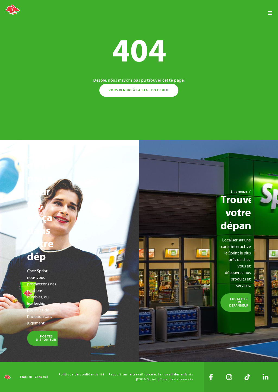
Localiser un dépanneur (238, 302)
